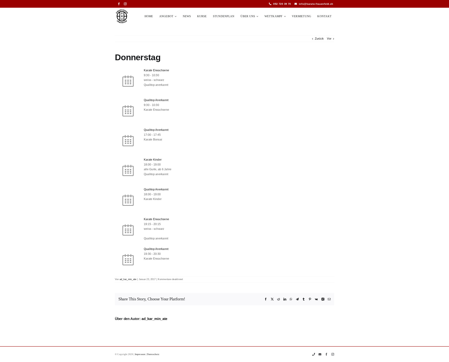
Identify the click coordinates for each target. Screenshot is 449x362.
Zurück (319, 38)
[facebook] (119, 3)
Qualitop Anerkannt (156, 100)
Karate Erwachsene (156, 70)
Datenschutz (153, 354)
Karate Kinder (153, 159)
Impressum (140, 354)
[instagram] (125, 3)
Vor (329, 38)
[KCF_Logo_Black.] (122, 9)
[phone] (313, 354)
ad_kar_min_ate (128, 279)
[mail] (320, 354)
